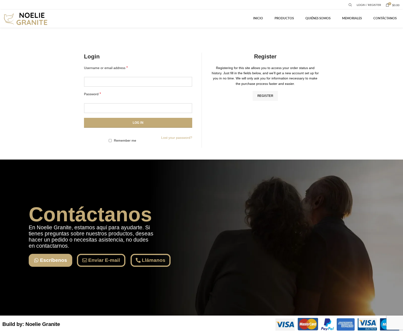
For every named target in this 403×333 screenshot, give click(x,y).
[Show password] (187, 108)
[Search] (350, 5)
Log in (138, 122)
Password (92, 94)
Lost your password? (176, 138)
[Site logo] (26, 18)
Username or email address (106, 68)
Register (265, 96)
